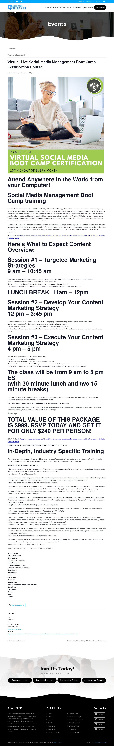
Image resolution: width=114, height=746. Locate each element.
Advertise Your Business (94, 680)
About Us (81, 1)
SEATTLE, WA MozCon (17, 641)
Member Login (73, 714)
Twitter (100, 724)
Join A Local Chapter (44, 680)
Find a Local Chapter (75, 717)
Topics (50, 720)
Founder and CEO (74, 732)
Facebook (101, 714)
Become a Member (20, 680)
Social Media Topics (79, 7)
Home (47, 7)
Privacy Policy (57, 742)
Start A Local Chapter (69, 680)
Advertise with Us (74, 723)
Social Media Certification (15, 629)
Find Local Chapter (65, 7)
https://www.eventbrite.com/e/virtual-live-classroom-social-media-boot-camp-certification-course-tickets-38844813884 (43, 634)
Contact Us (89, 1)
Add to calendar (17, 605)
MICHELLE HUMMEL (37, 209)
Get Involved (100, 7)
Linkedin (100, 729)
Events (90, 7)
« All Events (12, 49)
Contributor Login (74, 726)
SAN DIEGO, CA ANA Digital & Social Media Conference (86, 641)
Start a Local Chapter (76, 720)
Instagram (101, 719)
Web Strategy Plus (100, 742)
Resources (51, 726)
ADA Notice (52, 729)
